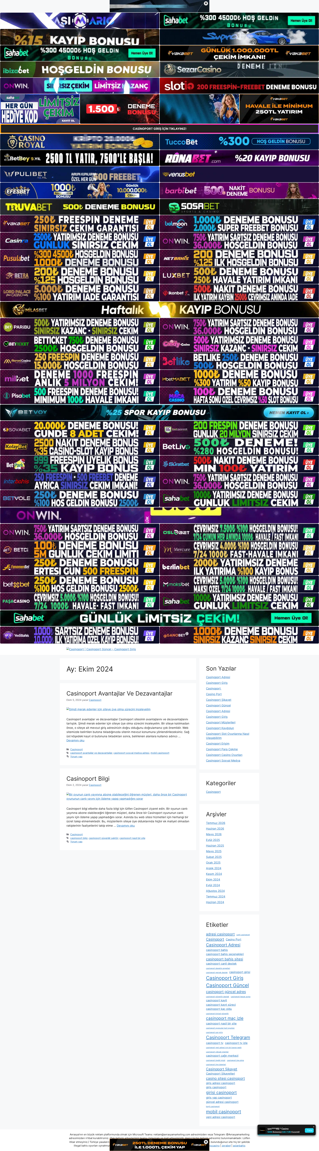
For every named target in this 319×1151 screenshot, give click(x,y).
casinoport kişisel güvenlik (217, 1014)
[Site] (79, 223)
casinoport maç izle (224, 1018)
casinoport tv (214, 1043)
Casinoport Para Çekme (222, 749)
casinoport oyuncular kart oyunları (220, 1028)
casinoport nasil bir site (132, 838)
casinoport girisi (239, 972)
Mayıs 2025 (213, 851)
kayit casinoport (213, 1106)
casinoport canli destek (221, 963)
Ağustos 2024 (215, 891)
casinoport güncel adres (226, 992)
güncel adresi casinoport (222, 1102)
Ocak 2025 (213, 862)
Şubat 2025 (214, 857)
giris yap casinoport (219, 1097)
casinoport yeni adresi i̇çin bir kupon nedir (224, 1047)
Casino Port (214, 694)
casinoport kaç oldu (219, 1009)
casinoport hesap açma (240, 997)
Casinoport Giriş (217, 683)
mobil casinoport (160, 752)
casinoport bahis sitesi (224, 959)
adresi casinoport (220, 934)
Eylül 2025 (213, 840)
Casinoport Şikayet (218, 699)
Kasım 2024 (214, 874)
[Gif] (159, 310)
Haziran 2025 (215, 845)
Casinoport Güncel (218, 705)
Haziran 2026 (215, 828)
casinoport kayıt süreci (221, 1004)
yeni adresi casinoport (220, 1117)
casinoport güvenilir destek (217, 997)
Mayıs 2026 (214, 834)
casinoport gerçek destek (217, 972)
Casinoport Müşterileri (220, 722)
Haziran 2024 (215, 902)
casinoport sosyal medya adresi (131, 752)
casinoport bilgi (78, 838)
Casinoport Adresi (218, 677)
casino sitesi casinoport (225, 1078)
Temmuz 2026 (215, 823)
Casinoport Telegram (228, 1037)
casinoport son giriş (214, 1032)
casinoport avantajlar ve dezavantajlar (91, 752)
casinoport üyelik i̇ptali (215, 1060)
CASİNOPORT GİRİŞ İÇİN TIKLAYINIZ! (159, 128)
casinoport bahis (217, 950)
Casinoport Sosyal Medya (223, 760)
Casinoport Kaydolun (220, 728)
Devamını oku (75, 740)
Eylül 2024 (213, 885)
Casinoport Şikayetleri (220, 1073)
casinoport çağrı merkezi (222, 1055)
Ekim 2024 (213, 879)
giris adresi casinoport (220, 1083)
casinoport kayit (216, 1000)
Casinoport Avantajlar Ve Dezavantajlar (119, 693)
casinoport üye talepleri (216, 1064)
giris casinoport (216, 1087)
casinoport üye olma (235, 1060)
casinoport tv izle (236, 1043)
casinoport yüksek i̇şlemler (217, 1052)
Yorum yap (76, 756)
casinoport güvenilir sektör (103, 838)
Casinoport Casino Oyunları (224, 755)
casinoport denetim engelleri (218, 968)
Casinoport (76, 749)
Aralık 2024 (213, 868)
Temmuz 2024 (215, 896)
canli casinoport (243, 935)
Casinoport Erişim (217, 743)
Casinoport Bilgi (87, 778)
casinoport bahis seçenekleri (225, 954)
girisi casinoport (221, 1092)
